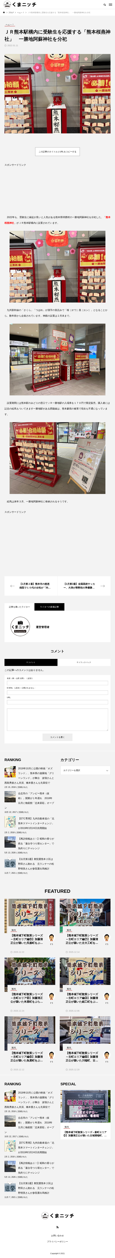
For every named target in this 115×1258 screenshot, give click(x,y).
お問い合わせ (57, 1235)
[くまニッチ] (20, 4)
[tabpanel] (85, 1114)
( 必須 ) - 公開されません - (21, 688)
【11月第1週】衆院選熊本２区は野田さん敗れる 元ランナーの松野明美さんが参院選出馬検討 (36, 864)
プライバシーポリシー (57, 1241)
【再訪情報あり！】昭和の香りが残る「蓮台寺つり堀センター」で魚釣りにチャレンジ (36, 843)
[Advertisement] (57, 193)
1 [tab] (83, 1119)
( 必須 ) (19, 678)
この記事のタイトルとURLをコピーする (57, 151)
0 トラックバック (84, 662)
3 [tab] (88, 1119)
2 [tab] (86, 1119)
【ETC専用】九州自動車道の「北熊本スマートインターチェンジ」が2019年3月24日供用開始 (36, 823)
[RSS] (57, 1227)
